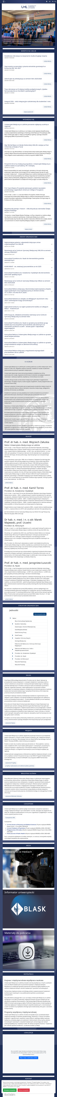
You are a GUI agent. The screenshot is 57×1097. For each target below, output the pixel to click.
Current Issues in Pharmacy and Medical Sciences (21, 824)
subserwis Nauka (10, 723)
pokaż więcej (9, 482)
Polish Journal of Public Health (16, 833)
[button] (24, 1)
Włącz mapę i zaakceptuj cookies (28, 1057)
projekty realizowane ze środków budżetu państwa (19, 766)
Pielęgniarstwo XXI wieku (14, 830)
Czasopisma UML (10, 817)
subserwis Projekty (10, 763)
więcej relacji (28, 229)
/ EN (54, 1)
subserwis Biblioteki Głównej (13, 796)
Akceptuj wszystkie (9, 1090)
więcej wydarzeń (28, 112)
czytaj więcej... (48, 61)
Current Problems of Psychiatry (16, 828)
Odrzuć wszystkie (24, 1090)
